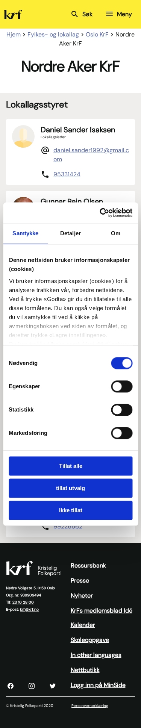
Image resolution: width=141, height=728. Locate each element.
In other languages (96, 655)
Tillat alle (70, 466)
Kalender (83, 625)
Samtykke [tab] (25, 233)
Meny (124, 14)
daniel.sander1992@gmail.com (91, 154)
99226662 (67, 526)
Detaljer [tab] (70, 233)
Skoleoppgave (90, 640)
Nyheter (82, 595)
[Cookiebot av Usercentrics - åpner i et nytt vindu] (100, 213)
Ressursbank (88, 565)
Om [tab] (115, 233)
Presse (80, 580)
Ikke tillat (70, 510)
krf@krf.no (29, 609)
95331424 (66, 174)
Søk (87, 14)
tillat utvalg (70, 488)
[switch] (121, 386)
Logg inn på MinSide (98, 685)
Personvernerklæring (89, 705)
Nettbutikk (85, 670)
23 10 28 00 (23, 602)
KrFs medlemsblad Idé (101, 610)
